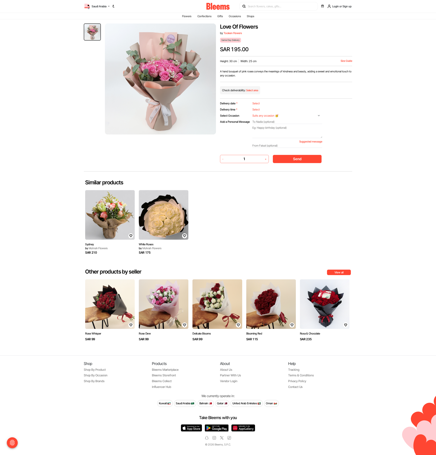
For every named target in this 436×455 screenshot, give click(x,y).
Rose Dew (145, 333)
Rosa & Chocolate (310, 333)
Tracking (293, 369)
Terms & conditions (301, 375)
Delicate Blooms (201, 333)
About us (226, 369)
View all (339, 272)
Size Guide (346, 60)
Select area (252, 90)
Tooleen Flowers (233, 33)
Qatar (220, 403)
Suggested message (310, 141)
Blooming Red (254, 333)
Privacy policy (297, 381)
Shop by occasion (95, 375)
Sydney (89, 244)
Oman (270, 403)
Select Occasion (229, 115)
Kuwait (163, 403)
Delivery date (229, 103)
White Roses (146, 244)
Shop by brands (94, 381)
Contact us (295, 387)
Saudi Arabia (183, 403)
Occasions (235, 16)
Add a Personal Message (235, 121)
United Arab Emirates (245, 403)
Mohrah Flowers (96, 248)
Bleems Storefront (164, 375)
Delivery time (228, 109)
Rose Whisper (93, 333)
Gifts (220, 16)
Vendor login (228, 381)
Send (297, 159)
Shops (250, 16)
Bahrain (204, 403)
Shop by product (95, 369)
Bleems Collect (162, 381)
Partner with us (230, 375)
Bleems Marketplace (165, 369)
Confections (204, 16)
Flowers (186, 16)
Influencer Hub (161, 387)
